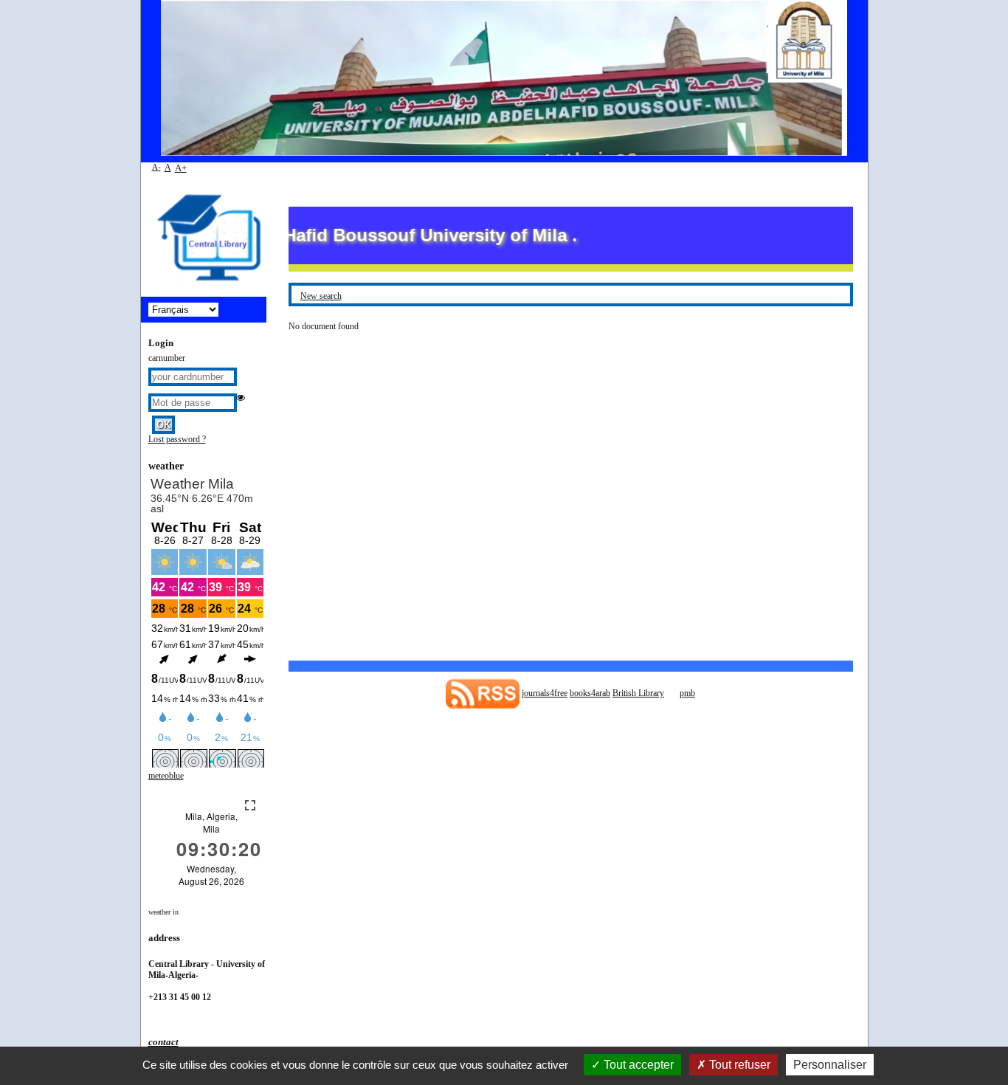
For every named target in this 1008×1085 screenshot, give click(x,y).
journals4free (544, 693)
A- (156, 166)
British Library (638, 693)
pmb (687, 693)
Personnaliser (829, 1064)
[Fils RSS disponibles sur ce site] (482, 693)
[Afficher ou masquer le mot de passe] (240, 397)
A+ (181, 167)
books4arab (590, 693)
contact (163, 1041)
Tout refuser (738, 1064)
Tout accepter (637, 1064)
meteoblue (166, 776)
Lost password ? (177, 439)
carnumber (166, 358)
